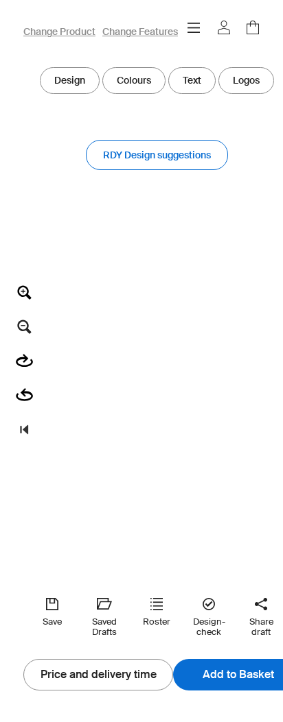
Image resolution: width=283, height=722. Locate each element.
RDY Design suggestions (157, 154)
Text (192, 80)
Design (69, 80)
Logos (246, 80)
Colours (134, 80)
